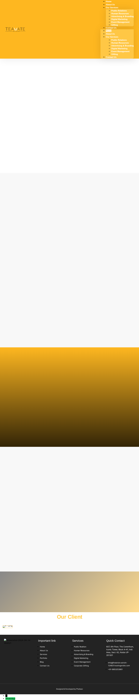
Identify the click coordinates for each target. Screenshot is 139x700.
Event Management (120, 22)
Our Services (112, 7)
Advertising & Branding (122, 16)
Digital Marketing (119, 19)
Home (108, 31)
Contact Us (111, 28)
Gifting (114, 54)
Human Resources (120, 13)
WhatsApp (10, 698)
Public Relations (119, 10)
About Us (110, 34)
